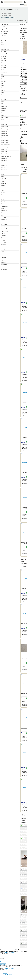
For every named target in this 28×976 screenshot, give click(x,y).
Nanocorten (4, 131)
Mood (2, 119)
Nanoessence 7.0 (5, 138)
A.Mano (3, 26)
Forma (3, 78)
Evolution (3, 67)
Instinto (3, 90)
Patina (3, 192)
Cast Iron (3, 51)
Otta (2, 188)
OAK (2, 176)
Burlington (4, 47)
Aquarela (3, 38)
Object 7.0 (4, 181)
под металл (4, 260)
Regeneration (4, 208)
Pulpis (3, 201)
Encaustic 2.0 (4, 63)
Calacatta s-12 (5, 49)
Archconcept (4, 253)
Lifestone (3, 103)
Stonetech (4, 224)
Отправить (23, 116)
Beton (2, 42)
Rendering (4, 210)
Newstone (4, 172)
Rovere (3, 213)
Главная (22, 24)
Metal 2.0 (3, 115)
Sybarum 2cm (4, 228)
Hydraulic (3, 81)
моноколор (4, 269)
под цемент (4, 264)
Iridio (2, 94)
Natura (3, 167)
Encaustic (3, 60)
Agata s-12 (4, 29)
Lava (2, 101)
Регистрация (3, 963)
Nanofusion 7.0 (5, 151)
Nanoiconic (4, 153)
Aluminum (4, 33)
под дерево (4, 266)
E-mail (21, 97)
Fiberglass (4, 72)
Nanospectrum (5, 163)
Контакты (24, 22)
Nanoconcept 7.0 (5, 129)
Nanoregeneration (6, 156)
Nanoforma (4, 149)
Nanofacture (4, 142)
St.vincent (3, 219)
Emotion (3, 58)
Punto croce (4, 203)
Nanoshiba (4, 158)
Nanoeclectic (4, 133)
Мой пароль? (3, 964)
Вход (1, 961)
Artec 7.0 (3, 40)
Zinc (2, 251)
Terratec (3, 235)
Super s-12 (4, 226)
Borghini (3, 44)
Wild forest (4, 244)
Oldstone (3, 183)
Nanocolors (4, 124)
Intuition (3, 92)
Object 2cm (4, 178)
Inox (2, 88)
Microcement (4, 117)
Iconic (2, 85)
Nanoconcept (4, 126)
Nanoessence (5, 135)
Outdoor (3, 190)
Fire (2, 74)
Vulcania (3, 242)
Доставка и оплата (21, 20)
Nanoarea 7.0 (4, 122)
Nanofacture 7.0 (5, 144)
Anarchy (3, 35)
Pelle (2, 194)
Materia (3, 110)
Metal (2, 113)
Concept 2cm (4, 53)
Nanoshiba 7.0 (5, 160)
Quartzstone (4, 206)
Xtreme (3, 249)
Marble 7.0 (4, 108)
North (2, 174)
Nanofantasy (4, 147)
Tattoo (3, 233)
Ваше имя (22, 94)
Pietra (2, 199)
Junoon (3, 97)
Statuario (3, 222)
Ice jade (3, 83)
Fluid (2, 76)
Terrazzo (3, 238)
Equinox (3, 65)
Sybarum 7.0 (4, 231)
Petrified (3, 197)
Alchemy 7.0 (4, 31)
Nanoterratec (4, 165)
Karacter (3, 99)
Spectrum (3, 217)
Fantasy (3, 69)
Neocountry (4, 169)
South (2, 215)
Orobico (3, 185)
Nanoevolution (5, 140)
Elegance (3, 56)
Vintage (3, 240)
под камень (4, 262)
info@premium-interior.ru (8, 17)
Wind (2, 247)
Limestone (4, 106)
